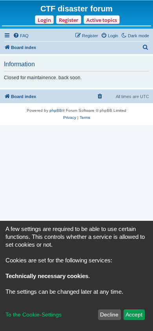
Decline (109, 314)
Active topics (101, 20)
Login (44, 20)
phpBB (55, 110)
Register (68, 20)
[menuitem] (21, 35)
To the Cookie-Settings (33, 314)
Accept (134, 314)
